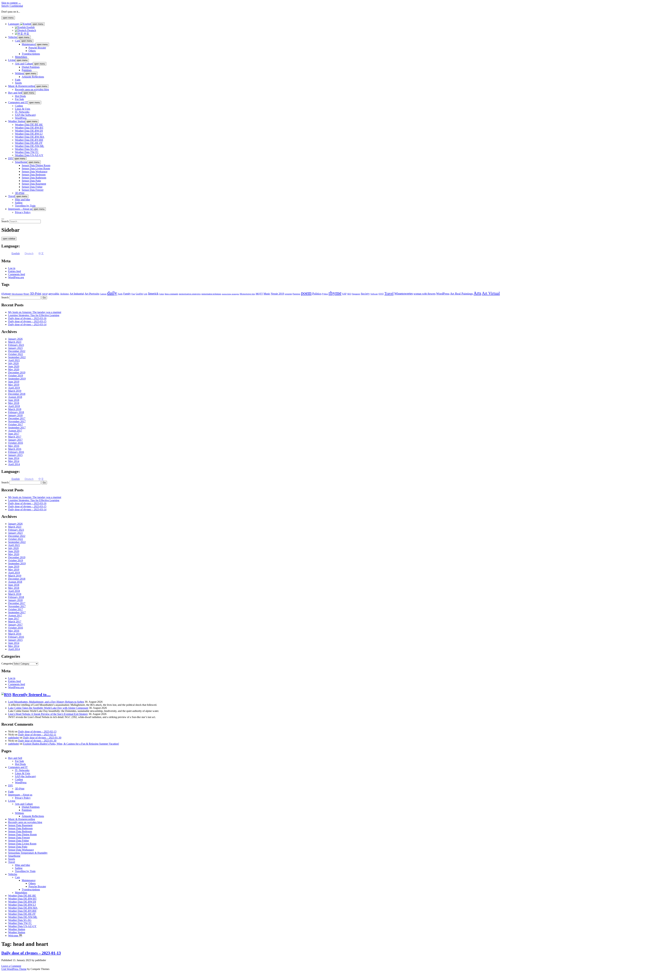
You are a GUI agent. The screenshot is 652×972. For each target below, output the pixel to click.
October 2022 (15, 354)
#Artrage (6, 293)
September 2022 (17, 357)
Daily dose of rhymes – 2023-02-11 (37, 734)
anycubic (53, 293)
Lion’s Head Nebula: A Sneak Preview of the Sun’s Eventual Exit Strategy (48, 714)
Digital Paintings (31, 67)
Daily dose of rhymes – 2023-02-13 (37, 731)
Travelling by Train (25, 205)
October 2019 (15, 375)
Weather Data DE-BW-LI (28, 133)
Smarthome (21, 162)
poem (306, 293)
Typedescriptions (31, 53)
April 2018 (14, 406)
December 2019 (16, 372)
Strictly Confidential (12, 5)
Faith (17, 79)
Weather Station (16, 121)
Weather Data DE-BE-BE (29, 124)
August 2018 (15, 397)
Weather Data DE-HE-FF (28, 143)
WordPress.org (16, 277)
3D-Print (19, 192)
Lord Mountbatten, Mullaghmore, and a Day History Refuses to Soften (46, 701)
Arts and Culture (24, 63)
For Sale (19, 99)
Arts (477, 293)
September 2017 (17, 427)
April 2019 (14, 387)
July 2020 (13, 363)
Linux (161, 294)
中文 (26, 33)
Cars (17, 40)
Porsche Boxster (37, 47)
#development (17, 294)
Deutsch (31, 30)
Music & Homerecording (21, 86)
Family (127, 293)
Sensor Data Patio (31, 180)
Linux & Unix (22, 108)
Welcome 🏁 (15, 935)
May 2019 (13, 384)
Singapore (356, 294)
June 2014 (13, 458)
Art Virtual (491, 293)
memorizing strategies (230, 294)
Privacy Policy (23, 212)
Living (11, 60)
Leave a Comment (11, 966)
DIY (10, 158)
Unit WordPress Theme (13, 969)
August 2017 (15, 430)
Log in (11, 268)
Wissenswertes (403, 293)
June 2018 (13, 400)
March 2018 (14, 409)
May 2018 (13, 403)
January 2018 (15, 415)
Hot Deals (20, 96)
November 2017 (17, 421)
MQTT (259, 293)
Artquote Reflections (33, 76)
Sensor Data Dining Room (36, 165)
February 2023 (16, 345)
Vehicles (12, 37)
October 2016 (15, 442)
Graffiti (139, 294)
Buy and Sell (15, 92)
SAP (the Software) (25, 114)
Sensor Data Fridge (32, 186)
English (30, 27)
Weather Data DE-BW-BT (29, 127)
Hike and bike (22, 199)
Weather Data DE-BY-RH (29, 139)
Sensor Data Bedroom (34, 174)
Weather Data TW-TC (27, 152)
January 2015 (15, 455)
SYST (381, 294)
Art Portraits (92, 293)
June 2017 (13, 433)
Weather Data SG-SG (26, 149)
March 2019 (14, 390)
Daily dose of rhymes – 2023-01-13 (31, 953)
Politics (316, 293)
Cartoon (103, 294)
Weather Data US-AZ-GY (29, 155)
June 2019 (13, 381)
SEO (349, 294)
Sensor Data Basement (34, 183)
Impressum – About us (20, 208)
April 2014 (14, 464)
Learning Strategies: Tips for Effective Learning (33, 315)
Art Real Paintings (461, 293)
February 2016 (16, 452)
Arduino (64, 293)
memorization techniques (211, 294)
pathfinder (13, 737)
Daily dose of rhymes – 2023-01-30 (42, 737)
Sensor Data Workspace (34, 171)
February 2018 (16, 412)
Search (5, 221)
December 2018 (16, 393)
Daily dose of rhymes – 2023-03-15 (27, 321)
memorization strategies (190, 294)
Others (32, 50)
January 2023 (15, 348)
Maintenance (28, 44)
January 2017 (15, 439)
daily (112, 293)
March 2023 (14, 341)
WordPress (20, 118)
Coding (19, 105)
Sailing (18, 202)
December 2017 (16, 418)
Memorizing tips (247, 294)
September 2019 (17, 378)
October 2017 (15, 424)
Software (374, 294)
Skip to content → (11, 2)
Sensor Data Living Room (36, 168)
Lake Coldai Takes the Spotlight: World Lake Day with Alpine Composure (48, 707)
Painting (296, 294)
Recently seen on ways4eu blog (32, 89)
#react (26, 294)
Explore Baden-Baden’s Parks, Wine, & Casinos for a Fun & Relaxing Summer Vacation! (71, 743)
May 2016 (13, 445)
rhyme (335, 293)
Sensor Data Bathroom (34, 177)
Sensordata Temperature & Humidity (28, 852)
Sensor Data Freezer (32, 189)
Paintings (27, 70)
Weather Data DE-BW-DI (29, 130)
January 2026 (15, 338)
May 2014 (13, 461)
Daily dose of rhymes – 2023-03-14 (27, 324)
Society (365, 293)
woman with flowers (424, 293)
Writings (19, 73)
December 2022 (16, 351)
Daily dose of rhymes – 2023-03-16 (27, 318)
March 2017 (14, 436)
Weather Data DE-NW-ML (29, 146)
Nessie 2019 (277, 293)
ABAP (45, 294)
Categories (7, 663)
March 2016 (14, 449)
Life (145, 294)
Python (325, 294)
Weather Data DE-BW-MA (29, 136)
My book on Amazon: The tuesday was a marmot (34, 312)
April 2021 (14, 360)
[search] (2, 219)
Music (267, 293)
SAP (344, 294)
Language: (14, 23)
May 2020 (13, 369)
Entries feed (14, 271)
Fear (133, 294)
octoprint (288, 294)
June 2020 (13, 366)
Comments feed (16, 274)
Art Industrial (77, 293)
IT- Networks (22, 111)
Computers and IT (18, 102)
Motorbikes (21, 56)
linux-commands (171, 294)
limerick (153, 293)
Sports (18, 82)
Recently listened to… (31, 694)
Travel (11, 196)
